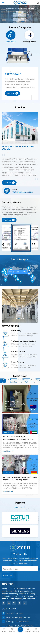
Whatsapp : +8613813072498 (17, 622)
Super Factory (17, 362)
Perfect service (18, 351)
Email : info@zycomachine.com (18, 617)
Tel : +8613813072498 (14, 613)
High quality (16, 330)
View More (12, 93)
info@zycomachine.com (22, 192)
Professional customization (23, 341)
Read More (6, 451)
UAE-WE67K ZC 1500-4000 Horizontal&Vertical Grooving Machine (17, 438)
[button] (17, 21)
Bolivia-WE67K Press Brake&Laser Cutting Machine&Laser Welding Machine (19, 478)
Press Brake (13, 74)
